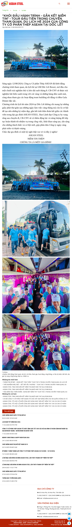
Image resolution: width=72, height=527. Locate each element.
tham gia (34, 374)
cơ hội (54, 374)
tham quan (18, 374)
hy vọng (7, 376)
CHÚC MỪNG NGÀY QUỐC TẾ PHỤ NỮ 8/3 (14, 415)
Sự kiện (24, 10)
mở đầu (29, 374)
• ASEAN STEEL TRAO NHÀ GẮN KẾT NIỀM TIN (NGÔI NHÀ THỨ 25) (23, 389)
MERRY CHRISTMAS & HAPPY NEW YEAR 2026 (15, 437)
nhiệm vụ (26, 376)
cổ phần (4, 374)
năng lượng (13, 376)
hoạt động (41, 374)
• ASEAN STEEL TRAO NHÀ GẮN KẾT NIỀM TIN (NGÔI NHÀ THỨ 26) (23, 387)
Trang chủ (5, 10)
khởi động (11, 374)
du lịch (24, 374)
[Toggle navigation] (68, 3)
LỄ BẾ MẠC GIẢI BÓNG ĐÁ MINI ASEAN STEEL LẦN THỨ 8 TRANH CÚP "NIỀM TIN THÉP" (27, 458)
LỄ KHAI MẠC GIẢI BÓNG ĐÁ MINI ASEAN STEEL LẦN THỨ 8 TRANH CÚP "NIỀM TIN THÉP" (28, 464)
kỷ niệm (59, 374)
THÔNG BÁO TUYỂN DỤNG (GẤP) (11, 478)
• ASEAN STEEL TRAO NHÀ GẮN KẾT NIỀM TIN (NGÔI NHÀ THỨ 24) (23, 396)
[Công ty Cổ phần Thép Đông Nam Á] (12, 3)
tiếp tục (20, 376)
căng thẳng (48, 374)
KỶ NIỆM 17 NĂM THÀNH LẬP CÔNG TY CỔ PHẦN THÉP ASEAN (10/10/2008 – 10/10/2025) (28, 451)
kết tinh (65, 374)
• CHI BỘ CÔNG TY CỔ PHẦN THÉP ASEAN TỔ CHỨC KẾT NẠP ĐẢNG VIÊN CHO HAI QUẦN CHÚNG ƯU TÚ (35, 399)
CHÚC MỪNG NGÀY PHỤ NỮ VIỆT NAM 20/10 (15, 444)
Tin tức (15, 10)
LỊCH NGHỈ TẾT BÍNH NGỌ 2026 (11, 422)
